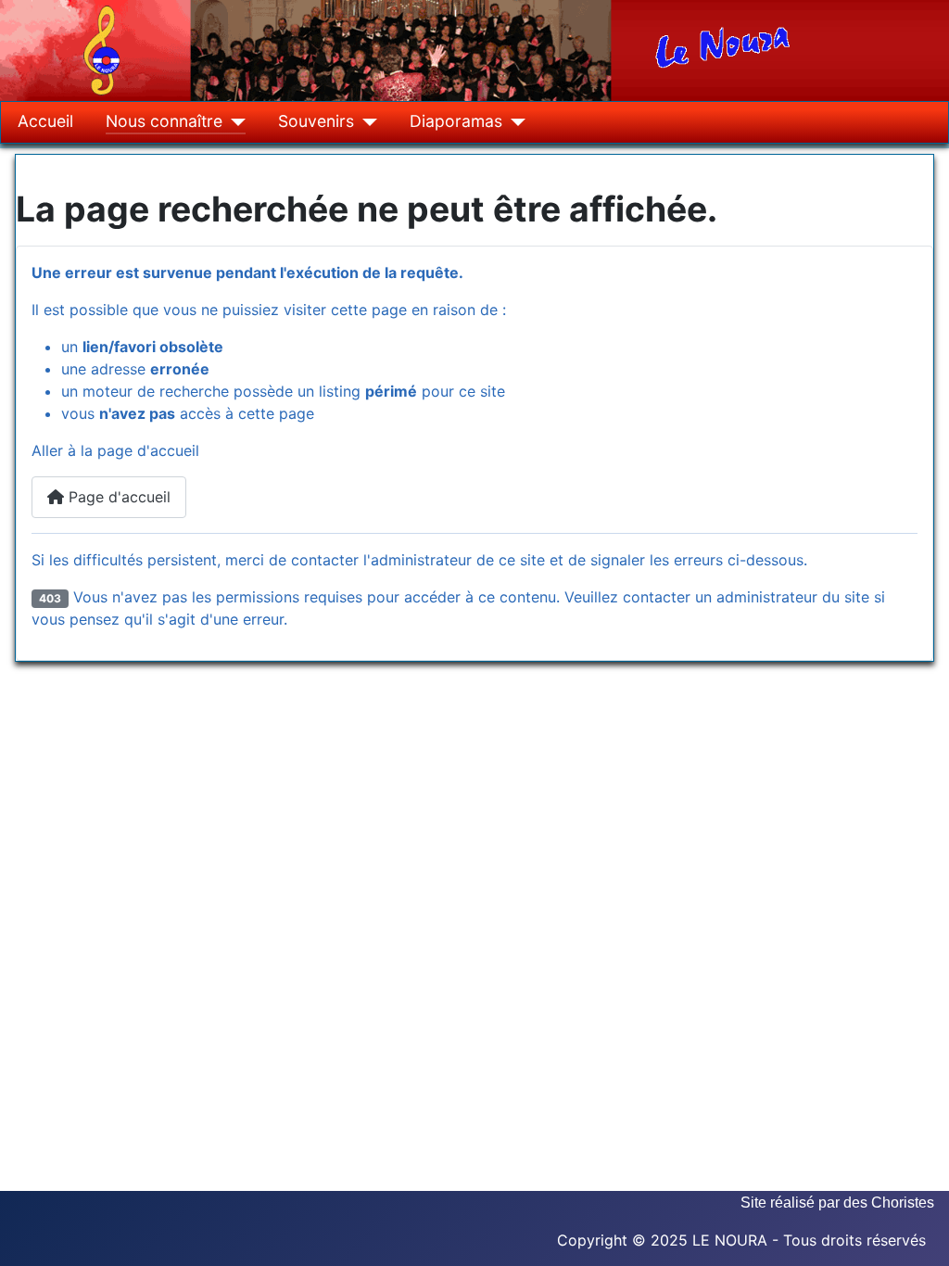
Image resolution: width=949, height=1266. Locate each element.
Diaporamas (456, 121)
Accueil (45, 121)
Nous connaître (164, 121)
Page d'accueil (117, 496)
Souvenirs (316, 121)
